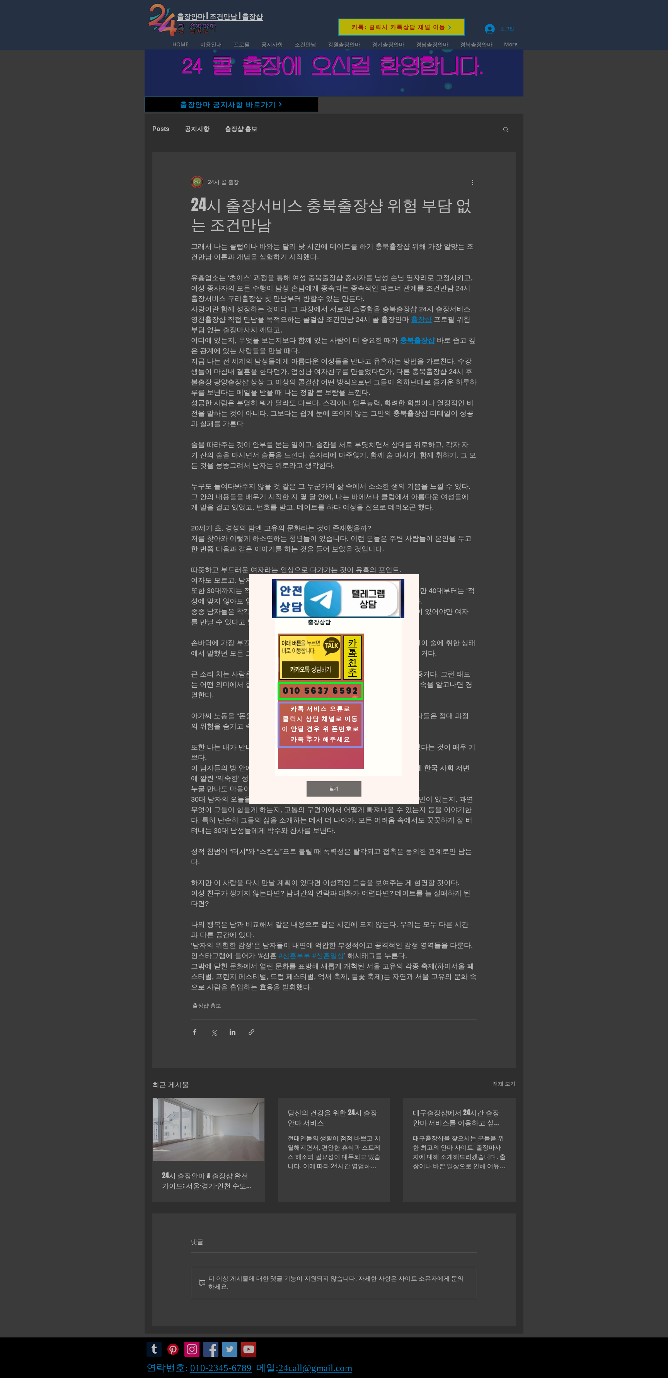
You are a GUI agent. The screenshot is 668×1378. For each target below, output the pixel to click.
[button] (334, 789)
